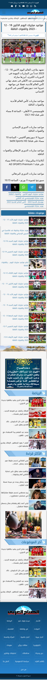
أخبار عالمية (25, 637)
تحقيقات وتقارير (10, 653)
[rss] (35, 6)
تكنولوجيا (36, 645)
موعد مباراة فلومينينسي (34, 206)
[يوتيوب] (23, 6)
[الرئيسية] (12, 6)
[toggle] (4, 12)
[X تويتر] (20, 6)
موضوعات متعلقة (36, 213)
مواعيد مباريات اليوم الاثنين (33, 194)
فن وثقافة (24, 629)
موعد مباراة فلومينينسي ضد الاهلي (29, 198)
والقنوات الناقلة (15, 194)
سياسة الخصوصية (22, 661)
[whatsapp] (23, 187)
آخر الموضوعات (31, 542)
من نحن (23, 669)
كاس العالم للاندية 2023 (16, 202)
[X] (15, 187)
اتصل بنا (6, 661)
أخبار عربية (39, 637)
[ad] (23, 388)
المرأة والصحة (9, 637)
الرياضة (31, 18)
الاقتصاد (10, 629)
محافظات (25, 653)
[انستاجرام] (27, 6)
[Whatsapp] (31, 6)
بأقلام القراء (39, 661)
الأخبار (38, 621)
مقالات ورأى (22, 645)
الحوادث (37, 629)
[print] (40, 187)
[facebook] (7, 187)
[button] (3, 374)
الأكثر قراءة (34, 454)
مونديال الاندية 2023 (35, 202)
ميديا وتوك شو (24, 621)
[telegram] (32, 187)
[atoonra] (23, 348)
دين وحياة (39, 653)
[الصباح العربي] (35, 12)
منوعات (9, 645)
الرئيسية (40, 18)
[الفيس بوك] (16, 6)
